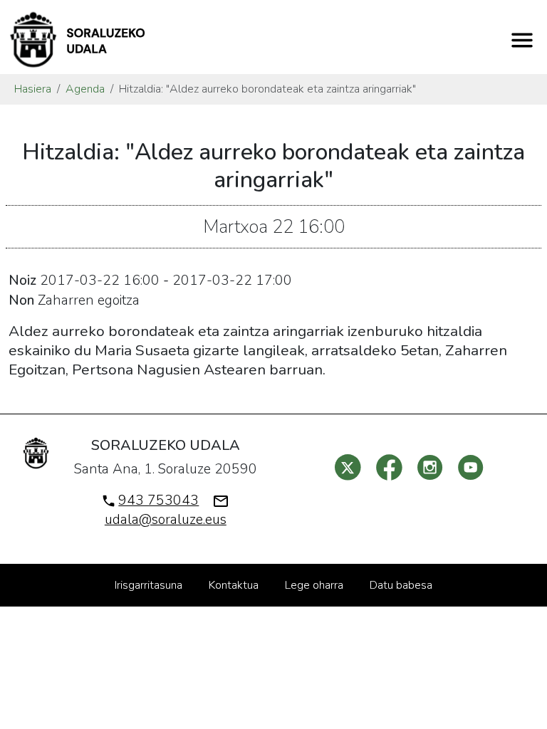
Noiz (22, 280)
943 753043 (158, 500)
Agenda (85, 89)
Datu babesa (401, 585)
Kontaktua (234, 585)
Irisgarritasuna (148, 585)
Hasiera (32, 89)
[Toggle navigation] (522, 39)
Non (21, 300)
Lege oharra (314, 585)
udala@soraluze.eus (165, 519)
